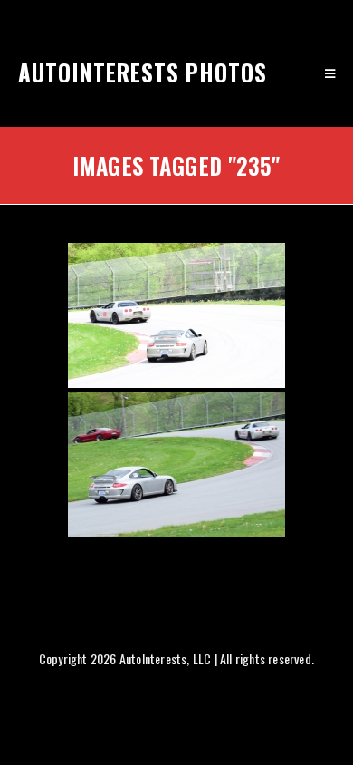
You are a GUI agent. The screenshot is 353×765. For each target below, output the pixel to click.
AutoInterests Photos (142, 72)
